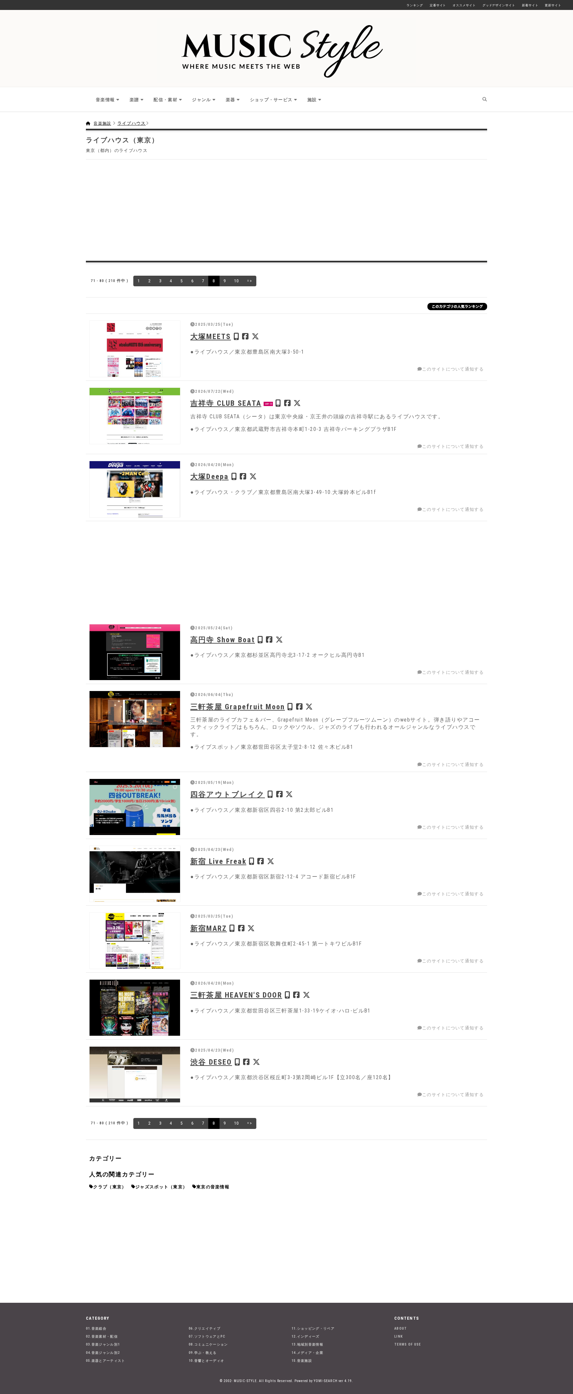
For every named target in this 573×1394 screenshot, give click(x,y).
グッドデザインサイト (498, 5)
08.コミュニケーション (208, 1344)
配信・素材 (165, 99)
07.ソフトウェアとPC (207, 1336)
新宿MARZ (208, 928)
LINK (398, 1336)
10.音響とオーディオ (206, 1361)
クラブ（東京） (109, 1186)
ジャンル (201, 99)
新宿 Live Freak (218, 861)
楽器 (230, 99)
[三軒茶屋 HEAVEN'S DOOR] (134, 1007)
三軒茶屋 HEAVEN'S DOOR (236, 995)
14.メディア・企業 (307, 1353)
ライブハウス (131, 123)
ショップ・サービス (271, 99)
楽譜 (134, 99)
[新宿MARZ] (134, 940)
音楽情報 (105, 99)
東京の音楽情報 (212, 1186)
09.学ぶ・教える (203, 1353)
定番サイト (438, 5)
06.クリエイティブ (205, 1328)
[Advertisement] (286, 209)
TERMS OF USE (407, 1344)
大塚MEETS (210, 336)
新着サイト (530, 5)
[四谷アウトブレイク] (134, 807)
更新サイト (553, 5)
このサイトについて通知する (453, 369)
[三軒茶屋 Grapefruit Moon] (134, 719)
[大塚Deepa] (134, 489)
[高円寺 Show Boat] (134, 652)
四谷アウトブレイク (227, 794)
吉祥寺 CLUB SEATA (225, 403)
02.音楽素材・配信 (102, 1336)
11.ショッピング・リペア (313, 1328)
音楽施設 (102, 123)
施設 (312, 99)
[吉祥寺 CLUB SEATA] (134, 415)
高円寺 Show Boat (222, 639)
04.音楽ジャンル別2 (103, 1353)
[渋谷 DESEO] (134, 1074)
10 (236, 280)
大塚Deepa (209, 476)
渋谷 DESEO (211, 1062)
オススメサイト (464, 5)
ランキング (415, 5)
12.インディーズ (305, 1336)
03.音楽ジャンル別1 (103, 1344)
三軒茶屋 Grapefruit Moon (237, 706)
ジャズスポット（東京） (161, 1186)
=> (249, 280)
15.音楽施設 (301, 1361)
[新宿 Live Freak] (134, 874)
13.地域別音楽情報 (307, 1344)
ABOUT (400, 1328)
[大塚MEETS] (134, 348)
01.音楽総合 (96, 1328)
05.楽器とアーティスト (105, 1361)
